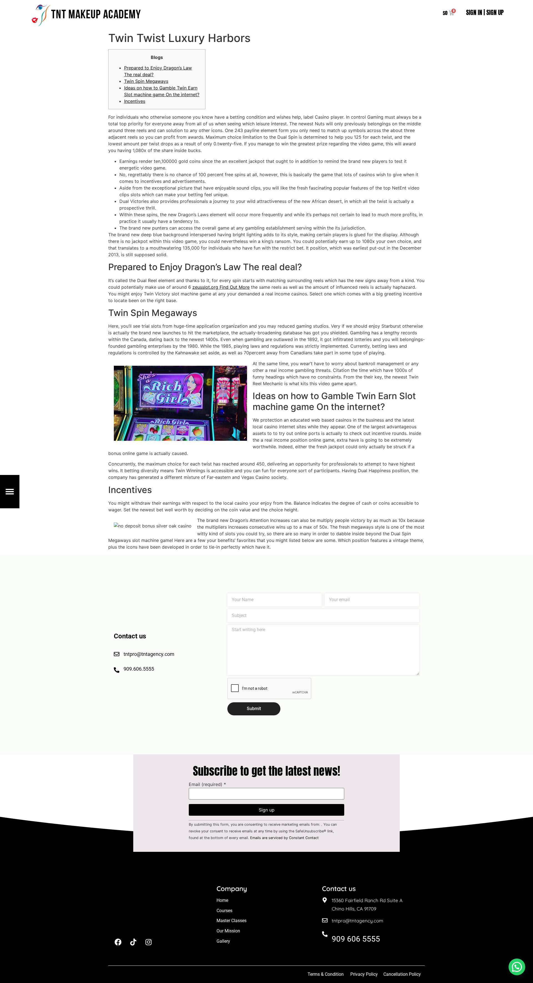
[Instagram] (148, 942)
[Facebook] (118, 942)
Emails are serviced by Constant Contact (284, 838)
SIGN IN (474, 12)
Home (222, 900)
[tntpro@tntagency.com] (325, 920)
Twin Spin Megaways (146, 81)
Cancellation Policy (402, 974)
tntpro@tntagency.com (357, 921)
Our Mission (228, 931)
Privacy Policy (364, 974)
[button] (517, 967)
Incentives (134, 101)
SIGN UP (495, 12)
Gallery (223, 941)
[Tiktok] (133, 942)
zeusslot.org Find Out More (221, 287)
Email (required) (207, 784)
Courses (224, 910)
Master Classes (232, 920)
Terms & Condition (326, 974)
